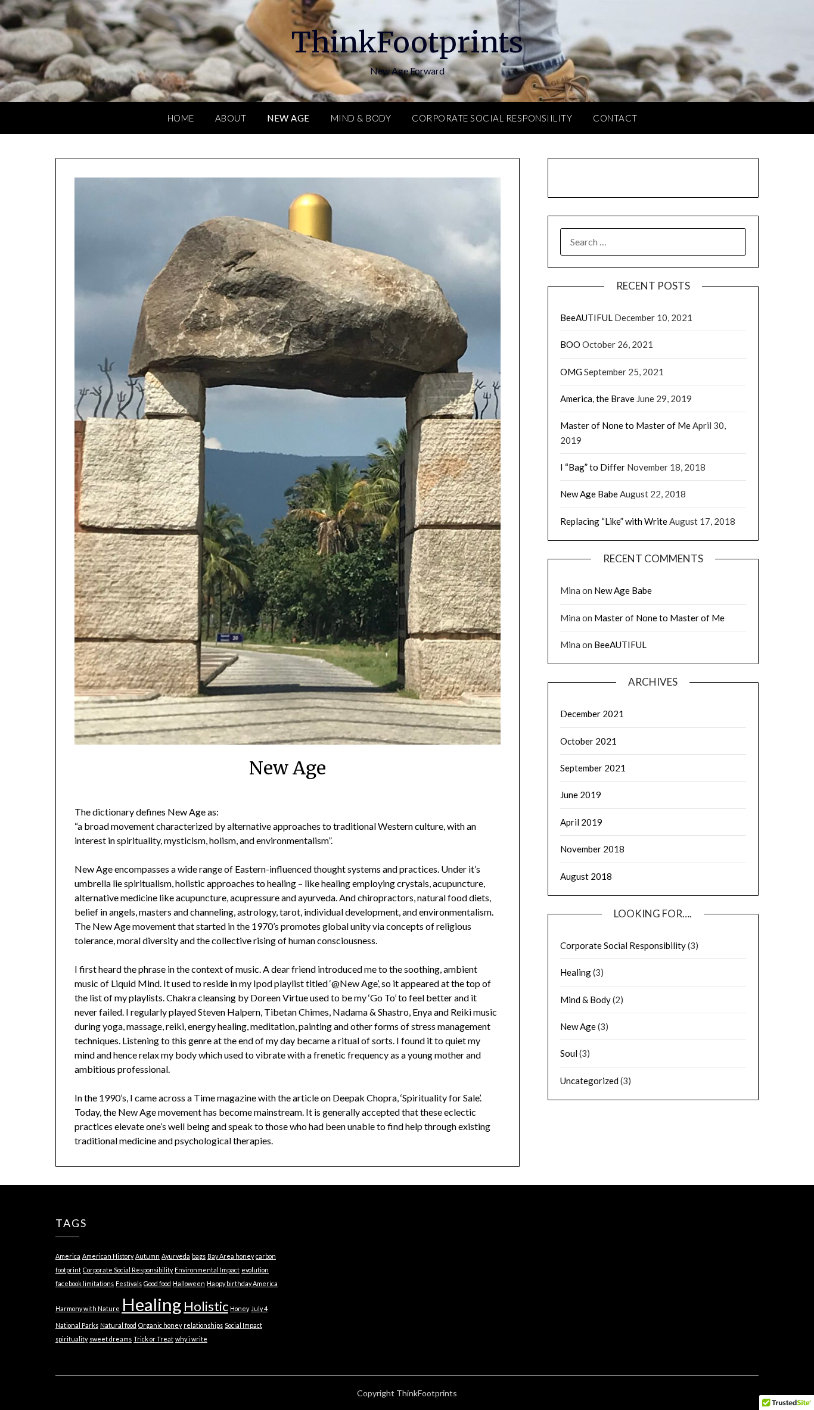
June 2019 (580, 794)
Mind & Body (361, 118)
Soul (568, 1053)
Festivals (129, 1283)
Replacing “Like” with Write (613, 521)
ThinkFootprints (407, 42)
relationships (203, 1325)
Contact (615, 118)
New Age (288, 118)
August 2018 (586, 876)
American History (107, 1256)
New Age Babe (589, 493)
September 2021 (593, 767)
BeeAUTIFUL (586, 317)
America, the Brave (597, 398)
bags (199, 1256)
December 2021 (592, 713)
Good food (157, 1283)
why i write (191, 1339)
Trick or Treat (153, 1339)
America (67, 1256)
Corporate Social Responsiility (492, 118)
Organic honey (160, 1325)
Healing (575, 972)
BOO (570, 344)
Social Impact (243, 1325)
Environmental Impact (207, 1270)
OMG (571, 371)
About (231, 118)
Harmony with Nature (87, 1308)
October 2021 (588, 741)
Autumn (147, 1256)
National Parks (76, 1325)
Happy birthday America (242, 1283)
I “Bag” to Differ (592, 467)
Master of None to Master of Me (625, 425)
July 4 (259, 1308)
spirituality (71, 1339)
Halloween (189, 1283)
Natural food (118, 1325)
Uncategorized (589, 1080)
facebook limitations (84, 1283)
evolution (255, 1270)
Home (180, 118)
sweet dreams (110, 1339)
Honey (239, 1308)
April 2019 (581, 822)
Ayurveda (175, 1256)
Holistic (206, 1306)
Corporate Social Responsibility (623, 945)
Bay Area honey (230, 1256)
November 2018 (592, 848)
